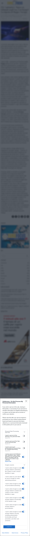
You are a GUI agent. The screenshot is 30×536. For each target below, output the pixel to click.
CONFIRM (9, 526)
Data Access (15, 532)
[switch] (23, 436)
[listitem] (15, 432)
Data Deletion (5, 532)
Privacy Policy (24, 532)
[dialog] (15, 467)
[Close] (26, 401)
